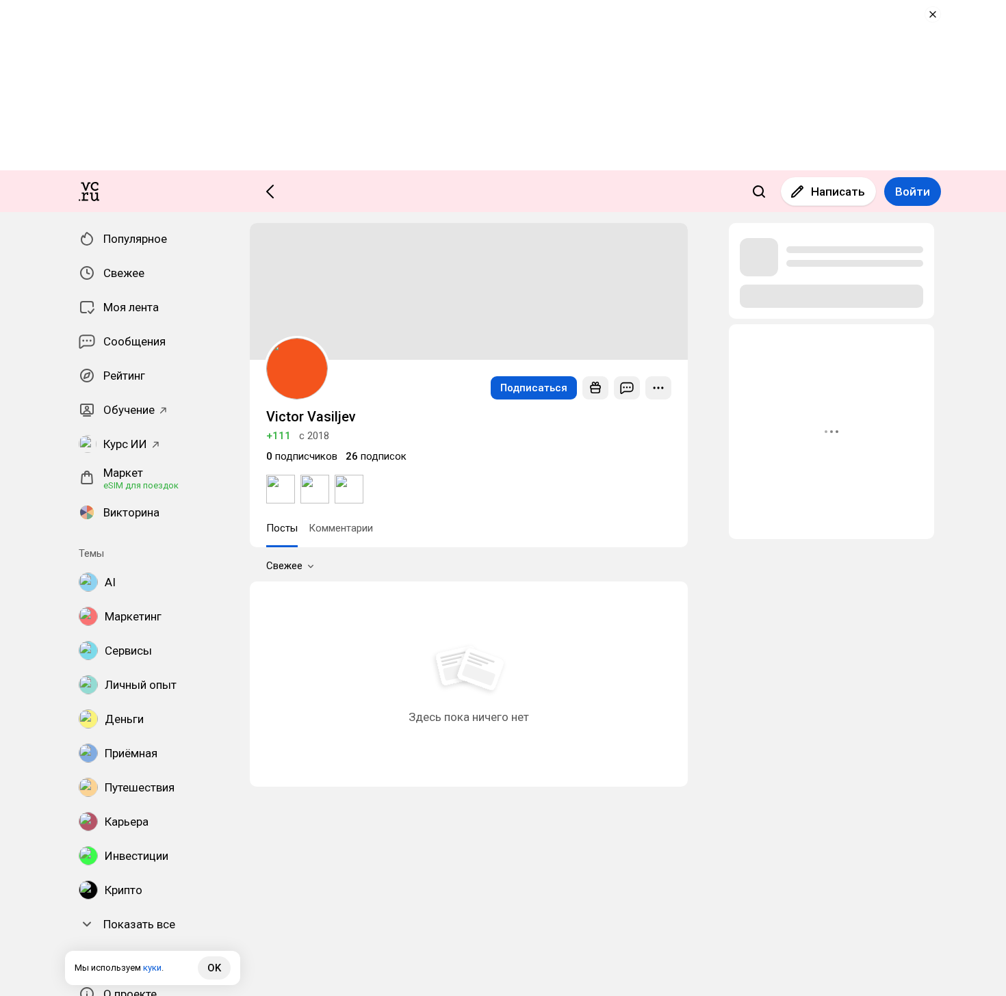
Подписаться (533, 388)
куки (152, 967)
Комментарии (341, 528)
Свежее (284, 566)
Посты (282, 528)
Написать (838, 191)
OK (214, 968)
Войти (912, 191)
